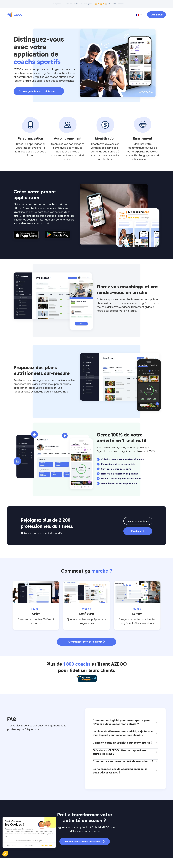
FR (141, 14)
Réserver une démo (138, 521)
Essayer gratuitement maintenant (39, 91)
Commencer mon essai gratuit (86, 641)
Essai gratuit (156, 14)
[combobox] (139, 14)
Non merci (11, 845)
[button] (5, 854)
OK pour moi (46, 845)
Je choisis (29, 845)
